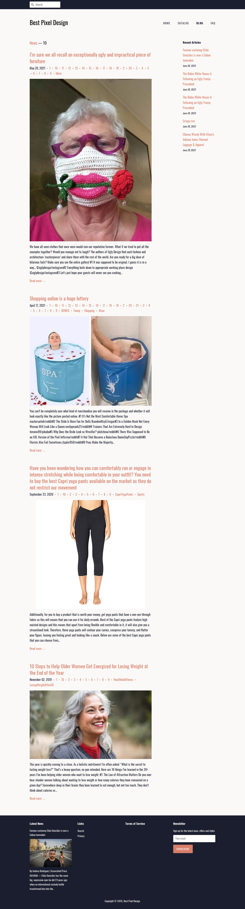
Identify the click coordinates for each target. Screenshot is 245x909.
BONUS (65, 310)
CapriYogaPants (124, 494)
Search (81, 831)
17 (104, 68)
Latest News (36, 823)
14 (83, 68)
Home (166, 23)
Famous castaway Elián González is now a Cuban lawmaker (197, 55)
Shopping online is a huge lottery (59, 298)
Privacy (81, 836)
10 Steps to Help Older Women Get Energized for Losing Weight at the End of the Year (89, 669)
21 (137, 305)
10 (56, 68)
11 (63, 68)
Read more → (38, 280)
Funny (77, 310)
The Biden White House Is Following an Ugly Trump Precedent (197, 78)
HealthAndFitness (123, 679)
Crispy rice (189, 121)
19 (117, 68)
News (33, 43)
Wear (102, 310)
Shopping (89, 310)
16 (97, 68)
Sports (141, 494)
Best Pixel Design (132, 901)
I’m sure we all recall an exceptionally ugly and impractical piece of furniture (90, 58)
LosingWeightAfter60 (42, 685)
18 (110, 68)
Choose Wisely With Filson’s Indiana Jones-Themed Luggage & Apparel (198, 139)
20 (130, 68)
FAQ (213, 23)
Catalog (183, 23)
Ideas (59, 73)
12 (69, 68)
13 (76, 68)
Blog (199, 23)
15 (90, 68)
